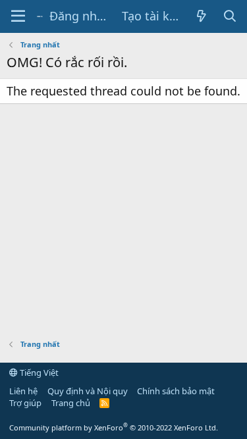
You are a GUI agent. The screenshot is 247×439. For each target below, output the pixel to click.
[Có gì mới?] (202, 16)
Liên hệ (23, 391)
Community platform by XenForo (113, 427)
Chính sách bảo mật (176, 391)
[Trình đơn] (18, 16)
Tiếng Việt (38, 372)
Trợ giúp (25, 403)
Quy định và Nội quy (87, 391)
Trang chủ (70, 403)
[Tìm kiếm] (230, 16)
